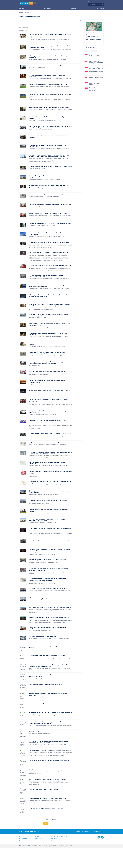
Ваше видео (38, 838)
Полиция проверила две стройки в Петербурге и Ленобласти (96, 75)
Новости (21, 8)
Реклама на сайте (97, 831)
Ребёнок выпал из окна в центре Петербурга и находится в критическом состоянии (96, 70)
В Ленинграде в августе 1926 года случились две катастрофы (96, 64)
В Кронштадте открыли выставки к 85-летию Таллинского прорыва (96, 80)
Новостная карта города (25, 840)
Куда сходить (74, 8)
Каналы (37, 836)
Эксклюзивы (47, 8)
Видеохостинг (23, 838)
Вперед (54, 819)
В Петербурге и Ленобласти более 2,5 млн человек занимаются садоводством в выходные (95, 52)
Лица (36, 840)
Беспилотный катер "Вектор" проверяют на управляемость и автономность (95, 86)
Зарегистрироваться (96, 1)
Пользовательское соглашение (59, 836)
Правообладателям (86, 831)
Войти (89, 1)
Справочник (54, 838)
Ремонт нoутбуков (56, 840)
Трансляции (100, 8)
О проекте (77, 831)
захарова (26, 27)
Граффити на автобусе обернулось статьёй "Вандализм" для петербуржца (96, 59)
